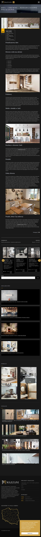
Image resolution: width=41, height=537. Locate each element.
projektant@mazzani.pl (28, 498)
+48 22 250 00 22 (27, 496)
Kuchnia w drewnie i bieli (9, 36)
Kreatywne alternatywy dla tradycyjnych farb (14, 301)
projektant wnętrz (20, 224)
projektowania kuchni (22, 149)
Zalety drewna (8, 38)
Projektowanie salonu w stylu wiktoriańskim (13, 335)
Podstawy (7, 34)
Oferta (22, 485)
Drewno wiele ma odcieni (10, 33)
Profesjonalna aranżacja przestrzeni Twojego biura (15, 317)
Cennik (22, 487)
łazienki (33, 482)
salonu (28, 482)
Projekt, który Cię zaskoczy (10, 39)
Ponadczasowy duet (9, 32)
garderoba (37, 482)
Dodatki (7, 37)
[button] (39, 260)
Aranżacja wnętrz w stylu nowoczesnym (12, 352)
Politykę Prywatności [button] (25, 530)
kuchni (31, 482)
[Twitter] (39, 232)
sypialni (25, 482)
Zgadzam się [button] (30, 533)
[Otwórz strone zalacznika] (10, 375)
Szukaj (2, 275)
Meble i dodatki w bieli (9, 35)
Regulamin (28, 528)
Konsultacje (23, 489)
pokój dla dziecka (24, 484)
